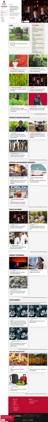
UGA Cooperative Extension (23, 302)
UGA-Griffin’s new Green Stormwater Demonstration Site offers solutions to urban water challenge (18, 109)
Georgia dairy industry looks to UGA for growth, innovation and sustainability (17, 155)
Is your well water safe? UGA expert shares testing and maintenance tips (38, 70)
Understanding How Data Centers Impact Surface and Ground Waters (38, 370)
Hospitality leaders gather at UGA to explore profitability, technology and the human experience (18, 182)
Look (3, 18)
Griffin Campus (31, 403)
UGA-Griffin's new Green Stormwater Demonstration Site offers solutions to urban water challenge (15, 9)
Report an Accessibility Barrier (39, 415)
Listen (3, 21)
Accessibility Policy (16, 409)
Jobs (14, 405)
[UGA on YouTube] (31, 420)
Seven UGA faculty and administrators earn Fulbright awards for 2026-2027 (18, 247)
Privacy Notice (7, 417)
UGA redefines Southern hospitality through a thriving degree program (38, 181)
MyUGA (24, 416)
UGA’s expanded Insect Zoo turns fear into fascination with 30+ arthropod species (18, 70)
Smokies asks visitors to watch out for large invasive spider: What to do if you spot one (37, 30)
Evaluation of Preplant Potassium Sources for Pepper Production (37, 321)
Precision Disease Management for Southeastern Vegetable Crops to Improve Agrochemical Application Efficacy (18, 345)
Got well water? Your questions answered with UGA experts (18, 44)
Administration (15, 404)
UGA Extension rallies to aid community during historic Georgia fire (17, 272)
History (14, 403)
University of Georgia (17, 416)
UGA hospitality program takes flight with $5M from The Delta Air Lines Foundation (18, 202)
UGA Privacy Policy (32, 416)
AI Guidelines (15, 410)
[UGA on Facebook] (27, 420)
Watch (3, 20)
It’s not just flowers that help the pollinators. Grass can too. (18, 89)
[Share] (28, 28)
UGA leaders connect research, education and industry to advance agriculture (37, 89)
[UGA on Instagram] (29, 420)
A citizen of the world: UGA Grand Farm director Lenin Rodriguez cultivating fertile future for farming (18, 136)
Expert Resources (3, 12)
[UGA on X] (28, 420)
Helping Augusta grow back (35, 272)
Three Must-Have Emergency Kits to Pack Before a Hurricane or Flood (18, 389)
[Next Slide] (28, 21)
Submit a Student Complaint (39, 416)
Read (3, 17)
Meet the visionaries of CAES (37, 52)
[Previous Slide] (24, 21)
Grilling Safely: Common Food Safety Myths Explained (17, 370)
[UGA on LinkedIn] (32, 420)
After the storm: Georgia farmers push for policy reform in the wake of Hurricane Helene (18, 293)
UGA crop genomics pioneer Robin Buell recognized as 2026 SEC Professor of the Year (37, 228)
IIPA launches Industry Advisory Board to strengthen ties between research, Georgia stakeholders (37, 136)
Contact (2, 15)
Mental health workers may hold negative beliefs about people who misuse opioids (37, 108)
